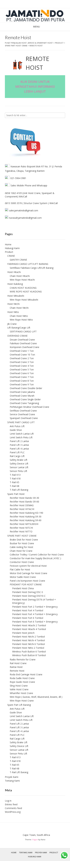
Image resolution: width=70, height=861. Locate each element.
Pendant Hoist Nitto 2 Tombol (28, 647)
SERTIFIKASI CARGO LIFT (23, 331)
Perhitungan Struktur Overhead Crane (29, 406)
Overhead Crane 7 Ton (22, 377)
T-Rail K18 (15, 478)
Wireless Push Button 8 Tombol (29, 655)
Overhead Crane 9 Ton (22, 384)
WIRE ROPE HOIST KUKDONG (26, 291)
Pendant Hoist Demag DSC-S (27, 592)
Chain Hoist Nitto (19, 315)
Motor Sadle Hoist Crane (23, 576)
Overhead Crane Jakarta (22, 391)
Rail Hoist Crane (18, 663)
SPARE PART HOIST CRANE (21, 535)
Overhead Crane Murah (22, 395)
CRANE (11, 255)
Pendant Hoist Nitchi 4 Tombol (28, 640)
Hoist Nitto (13, 312)
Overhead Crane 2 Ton (22, 358)
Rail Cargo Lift (17, 456)
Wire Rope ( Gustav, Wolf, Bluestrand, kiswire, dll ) (36, 696)
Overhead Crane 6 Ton (22, 373)
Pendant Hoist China (23, 588)
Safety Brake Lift (18, 459)
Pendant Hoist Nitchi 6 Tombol (28, 644)
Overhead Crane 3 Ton (22, 362)
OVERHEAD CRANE (17, 335)
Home (8, 244)
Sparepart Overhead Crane (24, 418)
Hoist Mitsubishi (15, 295)
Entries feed (11, 804)
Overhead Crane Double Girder (26, 388)
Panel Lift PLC (17, 452)
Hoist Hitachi (14, 272)
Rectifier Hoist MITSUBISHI (24, 524)
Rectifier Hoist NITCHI (21, 527)
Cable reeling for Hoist (21, 547)
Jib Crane (12, 323)
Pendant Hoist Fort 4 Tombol (27, 610)
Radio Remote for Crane (22, 659)
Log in (8, 800)
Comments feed (13, 808)
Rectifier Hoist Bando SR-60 (24, 501)
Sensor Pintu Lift (18, 471)
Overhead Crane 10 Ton (22, 354)
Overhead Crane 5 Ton (22, 369)
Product (9, 251)
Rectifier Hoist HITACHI (22, 509)
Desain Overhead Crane (22, 339)
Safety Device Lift (19, 463)
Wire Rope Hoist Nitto (21, 319)
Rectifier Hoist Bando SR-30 (24, 497)
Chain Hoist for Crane (21, 550)
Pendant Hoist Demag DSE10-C (29, 595)
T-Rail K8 (14, 486)
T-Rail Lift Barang (19, 489)
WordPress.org (13, 811)
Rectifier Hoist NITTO (21, 531)
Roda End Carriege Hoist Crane (26, 674)
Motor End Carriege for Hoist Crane (28, 573)
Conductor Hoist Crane (22, 562)
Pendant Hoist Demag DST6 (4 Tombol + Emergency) (34, 601)
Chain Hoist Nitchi (19, 307)
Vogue (35, 839)
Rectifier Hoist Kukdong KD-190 (26, 512)
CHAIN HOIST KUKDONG (23, 287)
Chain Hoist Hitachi (20, 275)
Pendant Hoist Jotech (23, 632)
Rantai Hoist (16, 666)
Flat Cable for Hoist (20, 569)
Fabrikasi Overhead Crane (23, 343)
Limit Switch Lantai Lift (22, 433)
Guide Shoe (16, 429)
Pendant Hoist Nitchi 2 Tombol (28, 636)
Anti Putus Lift (17, 426)
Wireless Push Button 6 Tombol (29, 651)
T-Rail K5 (14, 482)
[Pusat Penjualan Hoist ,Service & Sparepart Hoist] (35, 15)
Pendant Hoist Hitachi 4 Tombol (29, 629)
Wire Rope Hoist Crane (22, 700)
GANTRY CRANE (18, 259)
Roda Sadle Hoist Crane (22, 678)
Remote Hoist (17, 670)
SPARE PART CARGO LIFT (21, 422)
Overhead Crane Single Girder (25, 399)
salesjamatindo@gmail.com (23, 210)
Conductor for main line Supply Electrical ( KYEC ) (35, 558)
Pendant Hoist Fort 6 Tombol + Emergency (35, 621)
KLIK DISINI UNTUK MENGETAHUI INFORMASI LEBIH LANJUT (35, 86)
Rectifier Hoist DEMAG (22, 505)
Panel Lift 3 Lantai (19, 444)
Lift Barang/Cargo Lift (18, 327)
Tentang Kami (12, 780)
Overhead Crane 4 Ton (22, 365)
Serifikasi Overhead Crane (23, 410)
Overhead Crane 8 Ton (22, 380)
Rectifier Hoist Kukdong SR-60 (25, 520)
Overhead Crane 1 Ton (22, 350)
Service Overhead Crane (22, 414)
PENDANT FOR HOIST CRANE (26, 584)
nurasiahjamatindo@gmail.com (25, 217)
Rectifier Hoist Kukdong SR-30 (25, 516)
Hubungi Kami (12, 248)
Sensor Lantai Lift (19, 467)
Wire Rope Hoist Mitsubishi (24, 299)
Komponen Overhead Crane (24, 347)
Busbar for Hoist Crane (22, 543)
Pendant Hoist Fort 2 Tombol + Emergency (35, 606)
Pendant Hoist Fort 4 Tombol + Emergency (35, 614)
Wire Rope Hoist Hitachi (22, 279)
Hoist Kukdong (15, 283)
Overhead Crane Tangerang (24, 403)
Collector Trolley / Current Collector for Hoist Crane (37, 554)
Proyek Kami (11, 776)
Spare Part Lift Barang (19, 704)
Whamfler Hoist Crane (21, 693)
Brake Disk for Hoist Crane (24, 539)
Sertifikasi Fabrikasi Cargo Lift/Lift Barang (31, 267)
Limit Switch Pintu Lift (21, 437)
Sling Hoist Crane (19, 685)
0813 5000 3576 (13, 203)
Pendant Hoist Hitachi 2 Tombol (29, 625)
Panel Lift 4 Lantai (19, 448)
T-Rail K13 (15, 474)
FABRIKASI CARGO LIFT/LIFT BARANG (27, 263)
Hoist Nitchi (13, 303)
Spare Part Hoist (16, 493)
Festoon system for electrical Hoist (28, 565)
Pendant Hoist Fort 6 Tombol (27, 617)
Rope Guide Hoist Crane (22, 681)
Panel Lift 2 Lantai (19, 441)
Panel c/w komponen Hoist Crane (27, 580)
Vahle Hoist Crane (19, 689)
